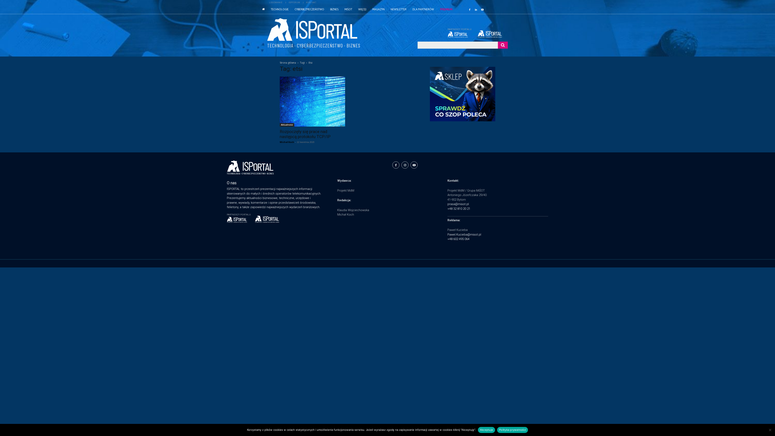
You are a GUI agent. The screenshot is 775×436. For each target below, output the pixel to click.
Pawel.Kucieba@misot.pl (464, 234)
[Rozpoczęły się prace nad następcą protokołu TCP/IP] (312, 102)
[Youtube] (482, 9)
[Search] (503, 45)
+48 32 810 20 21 (458, 209)
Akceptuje (486, 429)
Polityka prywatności (512, 429)
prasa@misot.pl (458, 204)
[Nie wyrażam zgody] (770, 430)
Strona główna (288, 62)
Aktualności (287, 124)
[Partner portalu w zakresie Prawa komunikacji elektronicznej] (493, 34)
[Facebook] (469, 9)
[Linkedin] (476, 9)
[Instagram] (404, 165)
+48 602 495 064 (458, 239)
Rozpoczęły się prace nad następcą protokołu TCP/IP (305, 134)
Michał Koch (287, 142)
